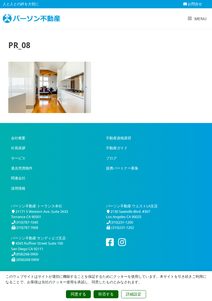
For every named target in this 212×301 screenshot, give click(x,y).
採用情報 (18, 188)
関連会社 (18, 178)
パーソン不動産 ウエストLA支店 (132, 205)
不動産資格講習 (118, 137)
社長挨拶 (18, 147)
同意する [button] (78, 294)
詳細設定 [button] (133, 294)
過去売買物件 (22, 168)
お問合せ (194, 3)
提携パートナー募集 (122, 168)
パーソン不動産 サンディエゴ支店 (38, 237)
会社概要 (18, 137)
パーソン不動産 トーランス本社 (36, 205)
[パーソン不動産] (31, 18)
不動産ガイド (117, 147)
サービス (18, 158)
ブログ (111, 158)
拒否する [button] (106, 294)
